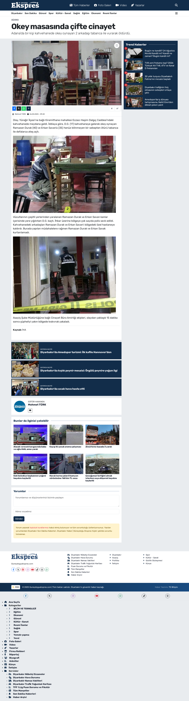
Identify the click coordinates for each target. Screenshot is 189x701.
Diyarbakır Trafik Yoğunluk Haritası (86, 563)
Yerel (16, 638)
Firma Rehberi (17, 651)
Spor (51, 13)
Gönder (19, 518)
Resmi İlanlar (110, 13)
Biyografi (14, 658)
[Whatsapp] (47, 569)
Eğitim (85, 13)
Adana (15, 20)
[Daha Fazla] (28, 108)
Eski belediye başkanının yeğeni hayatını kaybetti (29, 477)
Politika (115, 560)
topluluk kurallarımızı (39, 527)
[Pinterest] (23, 569)
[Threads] (42, 569)
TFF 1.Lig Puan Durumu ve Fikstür (31, 687)
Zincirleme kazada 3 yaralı (98, 446)
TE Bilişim (173, 587)
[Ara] (176, 5)
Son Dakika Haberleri (80, 572)
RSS (17, 587)
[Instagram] (28, 569)
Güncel (42, 13)
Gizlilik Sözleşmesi (154, 560)
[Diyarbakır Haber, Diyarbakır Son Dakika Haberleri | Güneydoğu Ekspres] (25, 5)
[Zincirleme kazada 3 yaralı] (102, 434)
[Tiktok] (37, 569)
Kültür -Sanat (21, 621)
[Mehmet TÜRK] (19, 406)
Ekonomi (96, 13)
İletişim (115, 563)
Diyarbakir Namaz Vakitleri (83, 560)
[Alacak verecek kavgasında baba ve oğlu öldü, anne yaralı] (30, 434)
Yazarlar (139, 5)
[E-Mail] (30, 410)
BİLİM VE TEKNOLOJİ (24, 608)
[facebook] (26, 596)
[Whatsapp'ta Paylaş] (23, 108)
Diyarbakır (16, 13)
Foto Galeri (104, 5)
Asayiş (115, 558)
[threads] (167, 596)
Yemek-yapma (21, 635)
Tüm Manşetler (77, 569)
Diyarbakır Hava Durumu (82, 558)
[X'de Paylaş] (19, 108)
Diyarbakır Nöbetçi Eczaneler (84, 555)
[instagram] (73, 596)
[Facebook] (13, 569)
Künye (148, 563)
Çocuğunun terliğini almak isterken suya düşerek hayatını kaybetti (101, 478)
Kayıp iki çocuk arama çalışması (65, 446)
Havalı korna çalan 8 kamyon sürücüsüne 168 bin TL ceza (63, 477)
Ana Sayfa (14, 602)
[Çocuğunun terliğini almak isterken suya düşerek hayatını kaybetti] (102, 463)
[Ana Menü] (176, 13)
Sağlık (76, 13)
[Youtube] (32, 569)
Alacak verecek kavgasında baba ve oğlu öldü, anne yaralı (29, 447)
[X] (18, 569)
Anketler (14, 661)
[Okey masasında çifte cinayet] (66, 73)
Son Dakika (31, 13)
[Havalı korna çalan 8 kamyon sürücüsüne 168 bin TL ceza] (66, 463)
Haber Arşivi (76, 575)
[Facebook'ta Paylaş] (14, 108)
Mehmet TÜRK (20, 114)
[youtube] (96, 596)
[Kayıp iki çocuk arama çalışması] (66, 434)
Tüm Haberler (81, 5)
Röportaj (14, 654)
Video (123, 5)
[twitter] (49, 596)
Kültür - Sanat (63, 13)
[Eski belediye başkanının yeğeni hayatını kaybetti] (30, 463)
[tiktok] (144, 596)
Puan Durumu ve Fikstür (82, 566)
